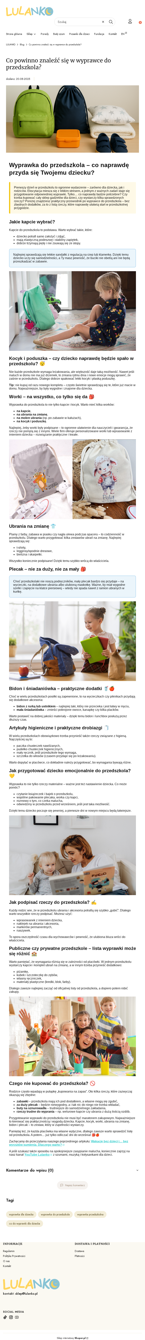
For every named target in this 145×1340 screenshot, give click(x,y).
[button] (110, 22)
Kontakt (7, 1266)
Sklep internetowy (71, 1338)
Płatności (80, 1256)
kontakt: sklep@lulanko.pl (20, 1293)
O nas (6, 1261)
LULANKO (10, 44)
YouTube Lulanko (37, 1154)
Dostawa (79, 1251)
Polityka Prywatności (14, 1256)
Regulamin (9, 1251)
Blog (22, 44)
